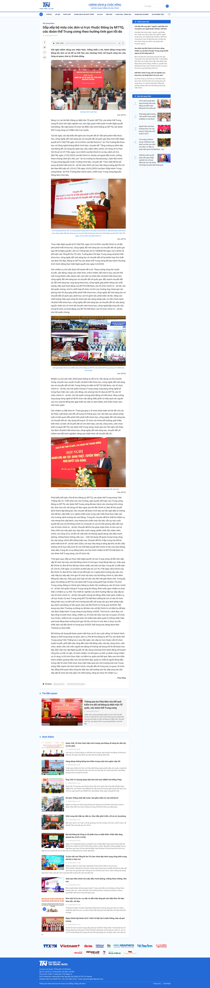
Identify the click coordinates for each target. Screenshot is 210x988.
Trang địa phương (141, 14)
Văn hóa (109, 14)
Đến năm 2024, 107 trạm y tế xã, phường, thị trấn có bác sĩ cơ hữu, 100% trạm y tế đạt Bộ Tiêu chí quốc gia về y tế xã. (96, 824)
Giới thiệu (167, 983)
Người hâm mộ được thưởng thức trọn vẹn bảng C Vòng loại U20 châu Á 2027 (147, 130)
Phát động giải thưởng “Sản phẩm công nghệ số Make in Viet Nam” (147, 116)
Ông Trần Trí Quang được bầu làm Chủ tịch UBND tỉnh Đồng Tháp (94, 779)
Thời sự (49, 14)
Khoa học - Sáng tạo (123, 14)
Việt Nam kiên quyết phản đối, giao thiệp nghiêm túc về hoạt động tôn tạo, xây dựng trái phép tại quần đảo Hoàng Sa (151, 160)
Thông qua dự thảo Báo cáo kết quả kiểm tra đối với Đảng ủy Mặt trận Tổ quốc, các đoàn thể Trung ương (103, 704)
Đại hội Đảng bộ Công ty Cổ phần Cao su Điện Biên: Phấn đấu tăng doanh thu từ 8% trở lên (94, 835)
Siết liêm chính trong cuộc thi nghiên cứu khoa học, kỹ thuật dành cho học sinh (150, 74)
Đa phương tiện (158, 14)
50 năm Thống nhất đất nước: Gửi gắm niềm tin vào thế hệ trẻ (92, 798)
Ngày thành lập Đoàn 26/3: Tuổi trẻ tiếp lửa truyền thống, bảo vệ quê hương (95, 919)
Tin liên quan (49, 693)
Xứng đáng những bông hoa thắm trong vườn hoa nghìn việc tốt (93, 761)
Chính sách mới (143, 22)
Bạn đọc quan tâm (144, 96)
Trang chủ (157, 983)
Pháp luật (67, 14)
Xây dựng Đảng (48, 23)
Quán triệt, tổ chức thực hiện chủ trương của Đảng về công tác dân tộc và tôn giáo (96, 744)
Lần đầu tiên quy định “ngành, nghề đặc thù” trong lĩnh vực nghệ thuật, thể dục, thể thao (151, 27)
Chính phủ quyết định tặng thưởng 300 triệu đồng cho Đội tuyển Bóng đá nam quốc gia (147, 104)
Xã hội (57, 14)
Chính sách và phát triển (84, 14)
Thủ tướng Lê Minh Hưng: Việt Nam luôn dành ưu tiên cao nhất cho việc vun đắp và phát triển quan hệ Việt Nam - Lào (151, 144)
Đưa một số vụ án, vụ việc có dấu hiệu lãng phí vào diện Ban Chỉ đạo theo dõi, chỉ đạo (95, 899)
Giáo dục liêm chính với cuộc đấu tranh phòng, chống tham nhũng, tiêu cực (96, 879)
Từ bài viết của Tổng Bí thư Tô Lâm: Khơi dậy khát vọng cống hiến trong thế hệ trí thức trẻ (96, 857)
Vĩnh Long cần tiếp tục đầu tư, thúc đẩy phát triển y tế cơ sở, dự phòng (96, 816)
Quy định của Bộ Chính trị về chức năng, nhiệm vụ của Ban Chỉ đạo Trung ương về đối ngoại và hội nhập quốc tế (151, 50)
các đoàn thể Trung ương (76, 684)
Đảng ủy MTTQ (59, 684)
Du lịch (100, 14)
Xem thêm (48, 736)
